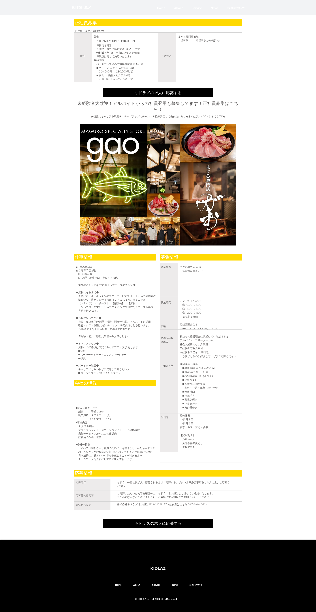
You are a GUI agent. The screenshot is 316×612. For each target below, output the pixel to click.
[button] (158, 92)
